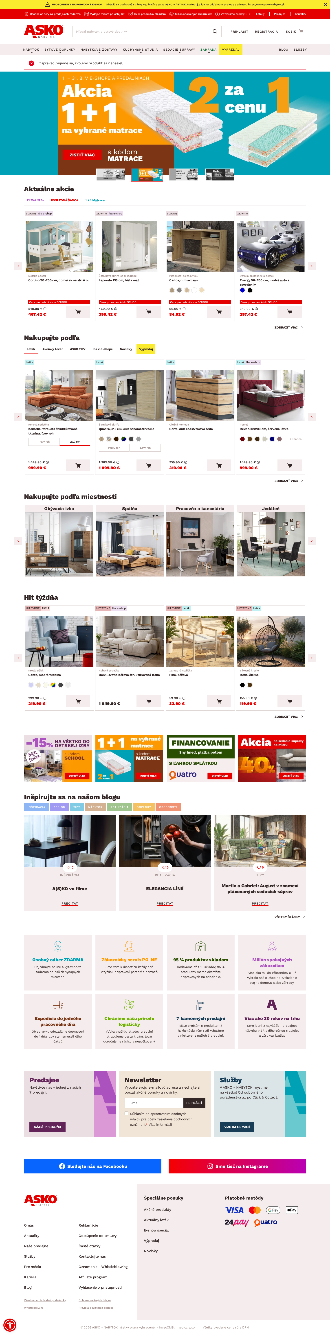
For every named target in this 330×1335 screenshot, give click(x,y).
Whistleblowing (33, 1307)
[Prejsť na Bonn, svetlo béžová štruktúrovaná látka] (129, 641)
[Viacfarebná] (53, 685)
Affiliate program (93, 1277)
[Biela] (194, 290)
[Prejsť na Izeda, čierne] (270, 641)
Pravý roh (44, 441)
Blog (283, 49)
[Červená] (242, 439)
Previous (18, 266)
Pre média (32, 1267)
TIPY (76, 807)
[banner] (58, 758)
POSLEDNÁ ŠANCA (64, 200)
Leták (31, 349)
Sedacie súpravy (179, 49)
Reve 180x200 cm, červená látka (264, 427)
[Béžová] (201, 290)
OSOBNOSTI (168, 807)
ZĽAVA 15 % (35, 200)
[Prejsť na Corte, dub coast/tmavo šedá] (200, 395)
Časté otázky (89, 1246)
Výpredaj (146, 349)
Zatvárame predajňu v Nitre (238, 14)
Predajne (279, 14)
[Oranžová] (116, 439)
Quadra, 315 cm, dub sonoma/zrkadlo (126, 427)
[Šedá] (131, 439)
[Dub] (172, 290)
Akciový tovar (52, 349)
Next (312, 266)
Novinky (126, 349)
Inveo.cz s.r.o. (185, 1327)
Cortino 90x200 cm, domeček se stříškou (59, 278)
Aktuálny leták (156, 1220)
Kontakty (300, 14)
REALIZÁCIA (119, 807)
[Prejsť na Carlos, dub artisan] (200, 246)
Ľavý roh (75, 441)
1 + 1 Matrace (95, 200)
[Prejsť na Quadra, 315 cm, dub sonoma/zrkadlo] (129, 395)
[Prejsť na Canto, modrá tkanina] (59, 641)
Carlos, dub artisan (183, 278)
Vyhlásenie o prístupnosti (100, 1287)
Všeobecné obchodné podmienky (45, 1300)
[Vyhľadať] (216, 31)
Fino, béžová (180, 673)
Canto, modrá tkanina (44, 673)
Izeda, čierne (249, 673)
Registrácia (266, 31)
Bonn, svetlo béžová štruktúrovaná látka (129, 673)
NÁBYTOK (95, 807)
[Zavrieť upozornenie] (325, 4)
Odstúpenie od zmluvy (98, 1236)
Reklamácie (88, 1225)
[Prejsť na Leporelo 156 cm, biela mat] (129, 246)
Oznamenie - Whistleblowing (103, 1267)
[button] (9, 1325)
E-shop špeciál (156, 1230)
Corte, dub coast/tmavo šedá (191, 427)
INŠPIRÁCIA (36, 807)
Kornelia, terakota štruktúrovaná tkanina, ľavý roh (52, 429)
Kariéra (30, 1277)
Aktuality (31, 1236)
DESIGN (59, 807)
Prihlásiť (240, 31)
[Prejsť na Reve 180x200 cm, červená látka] (270, 395)
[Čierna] (250, 290)
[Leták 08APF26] (165, 123)
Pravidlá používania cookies (96, 1307)
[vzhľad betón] (179, 290)
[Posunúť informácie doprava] (246, 14)
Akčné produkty (157, 1209)
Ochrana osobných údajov (95, 1300)
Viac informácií (160, 1125)
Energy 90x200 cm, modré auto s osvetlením (264, 280)
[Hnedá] (250, 439)
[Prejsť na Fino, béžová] (200, 641)
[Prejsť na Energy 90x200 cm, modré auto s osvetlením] (270, 246)
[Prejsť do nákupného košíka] (294, 31)
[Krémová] (264, 439)
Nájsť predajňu (47, 1127)
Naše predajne (36, 1246)
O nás (29, 1225)
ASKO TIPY (78, 349)
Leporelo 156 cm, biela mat (119, 278)
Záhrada (208, 49)
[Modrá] (242, 290)
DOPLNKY (144, 807)
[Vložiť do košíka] (78, 312)
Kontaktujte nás (92, 1256)
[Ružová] (279, 439)
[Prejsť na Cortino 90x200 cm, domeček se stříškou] (59, 246)
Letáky (260, 14)
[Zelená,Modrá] (123, 439)
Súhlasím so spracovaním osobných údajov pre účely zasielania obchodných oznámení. (161, 1119)
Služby (300, 49)
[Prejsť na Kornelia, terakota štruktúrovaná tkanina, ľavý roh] (59, 395)
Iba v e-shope (102, 349)
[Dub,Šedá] (109, 439)
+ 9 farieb (296, 439)
